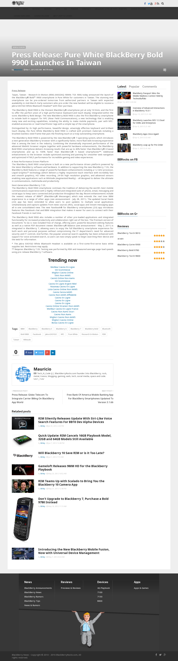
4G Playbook (103, 588)
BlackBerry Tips (32, 600)
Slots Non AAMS (63, 275)
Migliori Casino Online (62, 272)
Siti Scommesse (62, 269)
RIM (104, 334)
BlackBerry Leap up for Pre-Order (148, 145)
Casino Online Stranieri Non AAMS (62, 306)
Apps (58, 9)
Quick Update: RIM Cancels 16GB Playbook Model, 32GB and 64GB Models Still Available (74, 437)
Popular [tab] (134, 86)
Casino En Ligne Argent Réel (62, 283)
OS (65, 9)
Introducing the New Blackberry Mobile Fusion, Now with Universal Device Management (73, 551)
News (25, 9)
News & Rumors (19, 47)
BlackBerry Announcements (38, 588)
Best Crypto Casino (62, 16)
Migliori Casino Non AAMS (63, 317)
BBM (22, 329)
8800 (99, 600)
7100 (99, 592)
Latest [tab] (122, 86)
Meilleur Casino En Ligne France (62, 308)
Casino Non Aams (22, 16)
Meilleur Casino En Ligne (62, 267)
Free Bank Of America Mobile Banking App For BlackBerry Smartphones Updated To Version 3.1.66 (90, 398)
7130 (99, 596)
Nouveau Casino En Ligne (62, 286)
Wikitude (27, 339)
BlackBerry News (32, 592)
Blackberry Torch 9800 (129, 255)
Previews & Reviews (71, 588)
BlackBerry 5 (47, 329)
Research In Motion (90, 334)
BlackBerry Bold (91, 329)
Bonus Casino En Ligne (63, 322)
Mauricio (42, 369)
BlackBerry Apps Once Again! (146, 134)
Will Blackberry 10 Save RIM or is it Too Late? (71, 453)
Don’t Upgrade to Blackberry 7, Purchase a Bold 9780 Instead (73, 500)
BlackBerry (33, 329)
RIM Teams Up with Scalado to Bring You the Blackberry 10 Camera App (71, 482)
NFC (62, 334)
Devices (47, 9)
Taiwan (16, 339)
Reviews (36, 9)
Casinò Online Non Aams (63, 278)
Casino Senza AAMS (62, 292)
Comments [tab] (149, 86)
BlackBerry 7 (76, 329)
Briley (43, 426)
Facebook (37, 334)
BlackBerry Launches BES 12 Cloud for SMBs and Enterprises (148, 121)
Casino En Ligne (138, 9)
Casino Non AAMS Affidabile (62, 294)
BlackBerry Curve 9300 (129, 244)
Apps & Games (141, 588)
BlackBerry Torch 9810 (129, 233)
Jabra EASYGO (51, 334)
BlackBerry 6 (61, 329)
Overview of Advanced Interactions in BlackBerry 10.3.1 (149, 109)
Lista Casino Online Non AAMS (62, 289)
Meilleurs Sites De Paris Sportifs (111, 9)
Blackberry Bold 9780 (128, 250)
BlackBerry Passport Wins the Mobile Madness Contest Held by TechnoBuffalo (148, 96)
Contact (86, 9)
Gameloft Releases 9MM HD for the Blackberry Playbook (72, 467)
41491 (121, 238)
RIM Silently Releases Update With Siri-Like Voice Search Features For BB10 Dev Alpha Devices (75, 420)
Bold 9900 (25, 334)
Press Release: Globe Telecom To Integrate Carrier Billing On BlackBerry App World (33, 398)
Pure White (73, 334)
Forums (74, 9)
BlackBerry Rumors (33, 596)
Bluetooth (106, 329)
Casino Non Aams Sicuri (62, 311)
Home (16, 9)
